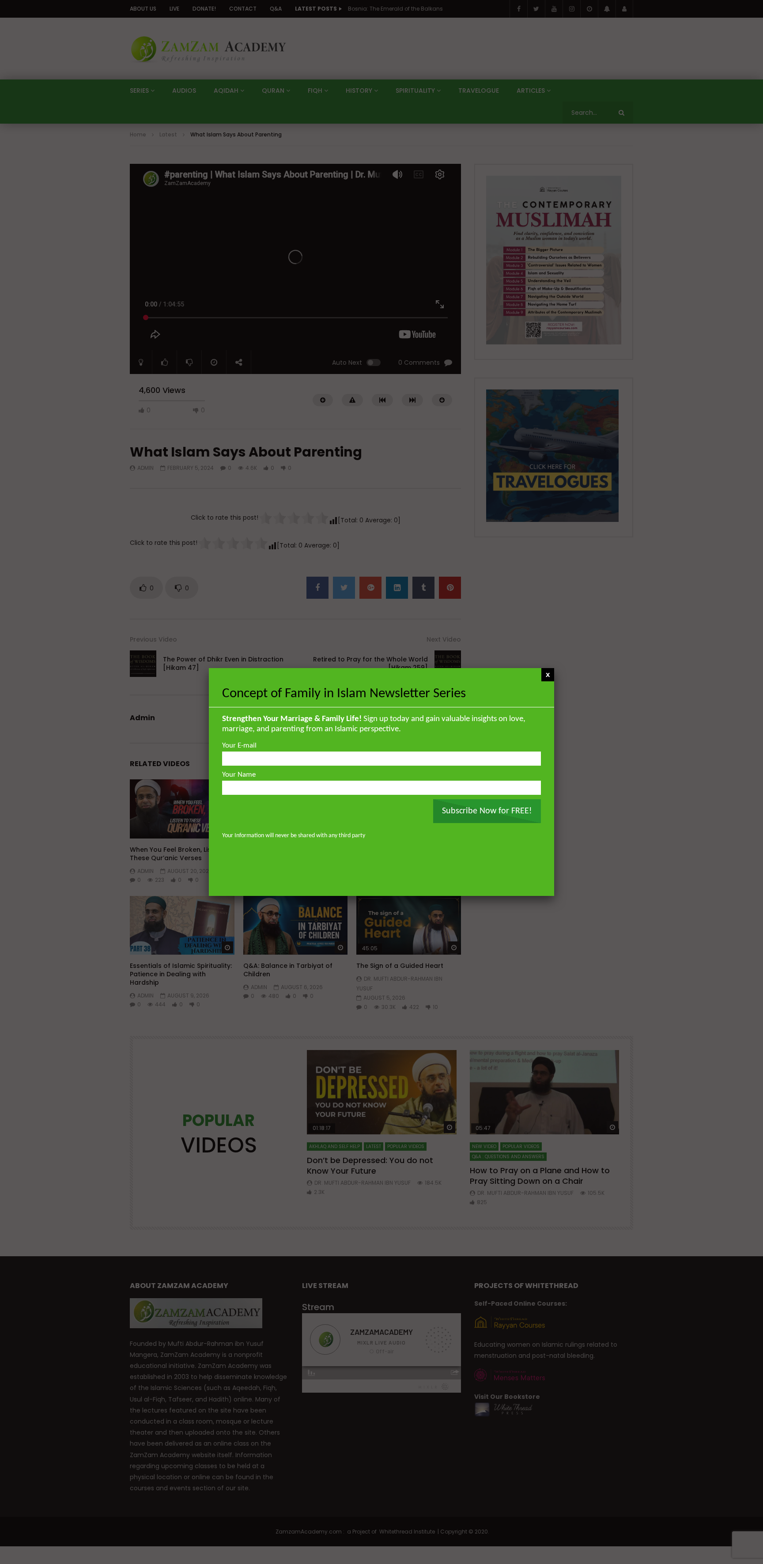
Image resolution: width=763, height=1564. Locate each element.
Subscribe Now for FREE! (487, 811)
